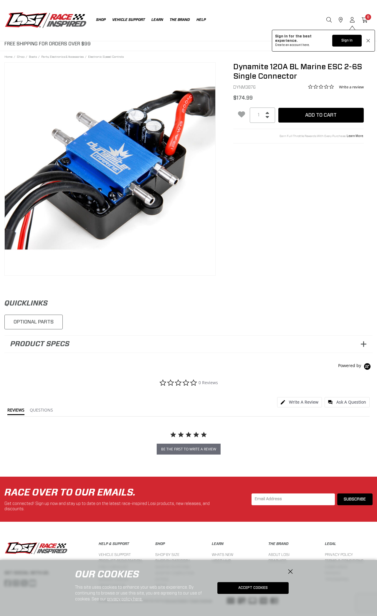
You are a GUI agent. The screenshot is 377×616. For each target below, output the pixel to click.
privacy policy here (125, 599)
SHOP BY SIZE (167, 554)
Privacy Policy (339, 554)
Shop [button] (101, 20)
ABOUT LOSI (279, 554)
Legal (330, 544)
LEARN (218, 544)
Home (8, 56)
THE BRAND (278, 544)
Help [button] (201, 20)
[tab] (299, 402)
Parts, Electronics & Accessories (62, 56)
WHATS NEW (222, 554)
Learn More (355, 136)
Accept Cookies (253, 587)
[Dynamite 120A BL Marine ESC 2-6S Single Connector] (110, 168)
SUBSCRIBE (355, 499)
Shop (20, 56)
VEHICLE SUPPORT (115, 554)
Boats (33, 56)
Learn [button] (157, 20)
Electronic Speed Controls (106, 56)
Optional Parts (34, 321)
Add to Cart (321, 115)
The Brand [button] (180, 20)
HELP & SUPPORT (114, 544)
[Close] (290, 572)
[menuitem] (104, 20)
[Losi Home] (45, 20)
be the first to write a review (188, 449)
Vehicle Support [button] (128, 20)
